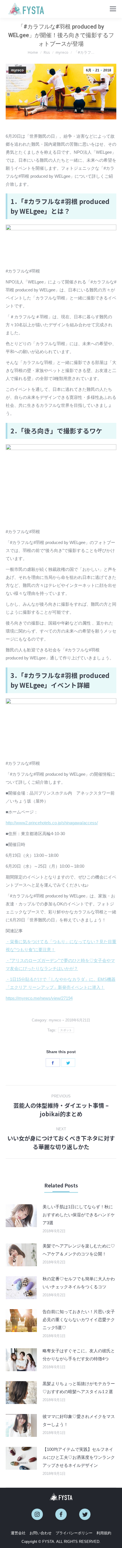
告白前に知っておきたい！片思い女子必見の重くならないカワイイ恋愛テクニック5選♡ (79, 1319)
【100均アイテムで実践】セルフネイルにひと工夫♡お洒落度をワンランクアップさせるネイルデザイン (79, 1457)
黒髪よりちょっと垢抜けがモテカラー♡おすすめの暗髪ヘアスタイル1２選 (79, 1387)
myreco (17, 70)
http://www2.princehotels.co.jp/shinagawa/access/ (52, 822)
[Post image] (21, 1215)
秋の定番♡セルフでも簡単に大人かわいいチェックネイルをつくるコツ (79, 1282)
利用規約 (103, 1533)
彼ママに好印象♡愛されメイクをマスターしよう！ (79, 1420)
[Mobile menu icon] (113, 8)
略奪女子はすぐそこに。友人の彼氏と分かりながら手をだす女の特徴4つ (79, 1354)
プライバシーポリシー (74, 1533)
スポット (66, 1030)
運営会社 (18, 1533)
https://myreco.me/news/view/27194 (39, 998)
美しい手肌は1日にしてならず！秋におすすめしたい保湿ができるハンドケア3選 (79, 1214)
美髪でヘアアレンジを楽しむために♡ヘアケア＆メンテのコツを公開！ (79, 1249)
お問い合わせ (41, 1533)
